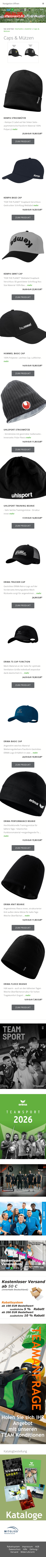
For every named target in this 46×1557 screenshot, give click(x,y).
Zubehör (28, 29)
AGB (37, 1546)
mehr (15, 129)
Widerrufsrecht (28, 1552)
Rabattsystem (13, 1546)
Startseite (19, 29)
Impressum (27, 1546)
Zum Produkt (23, 141)
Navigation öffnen (11, 3)
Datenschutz (14, 1549)
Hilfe (25, 1549)
